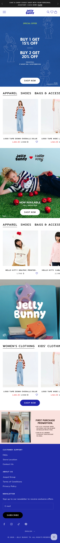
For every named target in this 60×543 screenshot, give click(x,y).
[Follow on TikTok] (18, 524)
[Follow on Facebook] (4, 524)
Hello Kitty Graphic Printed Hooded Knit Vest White (20, 270)
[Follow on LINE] (26, 524)
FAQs (5, 454)
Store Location (10, 459)
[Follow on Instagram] (11, 524)
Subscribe (13, 515)
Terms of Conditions (12, 481)
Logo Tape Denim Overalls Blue (20, 138)
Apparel (10, 93)
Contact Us (8, 464)
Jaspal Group (9, 477)
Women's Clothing (19, 346)
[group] (30, 427)
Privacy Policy (9, 486)
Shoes (26, 93)
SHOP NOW (30, 80)
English (28, 531)
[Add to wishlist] (36, 141)
